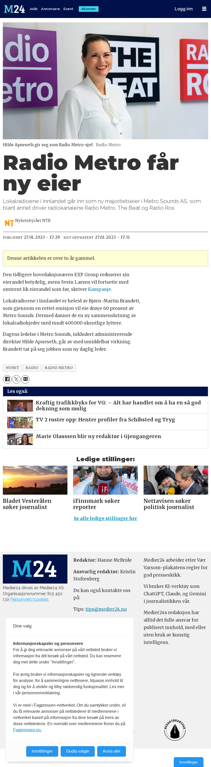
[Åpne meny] (204, 9)
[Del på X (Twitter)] (16, 379)
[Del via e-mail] (25, 379)
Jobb (34, 9)
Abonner (88, 9)
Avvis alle (111, 751)
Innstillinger (188, 762)
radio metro (59, 368)
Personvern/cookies (29, 599)
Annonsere (50, 9)
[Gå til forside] (15, 9)
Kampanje (99, 289)
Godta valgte (77, 751)
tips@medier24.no (106, 609)
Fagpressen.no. (27, 730)
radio (31, 368)
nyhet (12, 368)
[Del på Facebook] (7, 379)
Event (69, 9)
